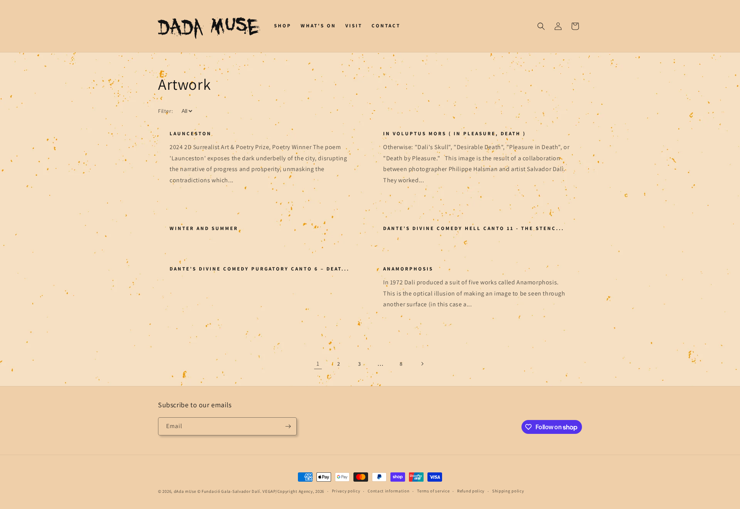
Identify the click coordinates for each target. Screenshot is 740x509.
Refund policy (470, 491)
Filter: (165, 111)
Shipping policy (508, 491)
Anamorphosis (408, 269)
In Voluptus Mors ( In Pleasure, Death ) (454, 134)
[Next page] (422, 363)
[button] (541, 26)
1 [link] (318, 363)
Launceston (191, 134)
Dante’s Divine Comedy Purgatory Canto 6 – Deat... (260, 269)
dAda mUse (185, 491)
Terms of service (433, 491)
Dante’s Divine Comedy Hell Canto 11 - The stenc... (473, 228)
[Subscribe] (287, 426)
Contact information (388, 491)
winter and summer (204, 228)
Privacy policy (346, 491)
